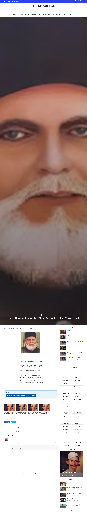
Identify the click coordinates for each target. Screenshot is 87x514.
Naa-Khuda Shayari (66, 416)
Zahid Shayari (78, 442)
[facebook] (81, 1)
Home (5, 1)
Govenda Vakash (14, 442)
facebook (8, 422)
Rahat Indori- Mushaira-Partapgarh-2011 (74, 504)
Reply (56, 442)
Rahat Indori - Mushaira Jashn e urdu (73, 498)
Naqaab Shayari (77, 416)
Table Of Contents (68, 14)
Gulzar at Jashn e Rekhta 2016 (72, 482)
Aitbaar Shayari (66, 374)
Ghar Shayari (66, 393)
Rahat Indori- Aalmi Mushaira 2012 (73, 493)
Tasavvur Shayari (66, 436)
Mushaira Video (35, 14)
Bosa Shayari (66, 380)
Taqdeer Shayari (77, 432)
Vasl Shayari (77, 439)
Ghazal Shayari (77, 393)
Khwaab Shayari (77, 406)
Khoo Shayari (66, 409)
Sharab (21, 375)
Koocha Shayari (77, 409)
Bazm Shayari (66, 377)
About (9, 1)
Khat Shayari (77, 402)
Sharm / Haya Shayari (77, 429)
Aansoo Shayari (77, 371)
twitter (13, 422)
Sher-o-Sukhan (44, 6)
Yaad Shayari (66, 442)
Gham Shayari (78, 390)
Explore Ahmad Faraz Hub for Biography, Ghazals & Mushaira (21, 395)
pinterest (19, 422)
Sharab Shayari (66, 429)
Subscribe (18, 1)
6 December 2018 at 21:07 (15, 443)
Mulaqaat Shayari (77, 412)
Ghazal (27, 14)
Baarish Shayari (77, 374)
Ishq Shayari (70, 330)
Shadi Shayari (66, 426)
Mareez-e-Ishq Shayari (66, 413)
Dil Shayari (77, 380)
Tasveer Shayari (77, 436)
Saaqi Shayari (78, 423)
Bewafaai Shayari (77, 377)
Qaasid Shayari (66, 420)
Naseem (38, 321)
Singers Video (46, 14)
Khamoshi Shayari (66, 402)
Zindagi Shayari (65, 445)
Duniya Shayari (77, 386)
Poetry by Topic (56, 14)
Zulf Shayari (77, 445)
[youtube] (76, 1)
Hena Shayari (66, 396)
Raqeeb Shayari (65, 423)
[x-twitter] (78, 1)
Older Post (34, 473)
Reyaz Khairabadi (46, 315)
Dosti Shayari (78, 383)
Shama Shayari (77, 426)
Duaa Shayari (66, 386)
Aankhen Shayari (65, 371)
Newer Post (27, 473)
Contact (13, 1)
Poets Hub (20, 14)
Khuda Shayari (66, 406)
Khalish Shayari (77, 399)
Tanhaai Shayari (65, 432)
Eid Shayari (65, 390)
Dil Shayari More (65, 383)
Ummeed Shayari (66, 439)
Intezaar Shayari (65, 399)
